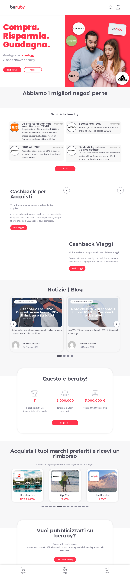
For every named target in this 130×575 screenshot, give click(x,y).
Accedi (33, 69)
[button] (66, 190)
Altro (65, 168)
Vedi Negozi (19, 227)
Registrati (12, 69)
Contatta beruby (65, 559)
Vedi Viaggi (77, 268)
